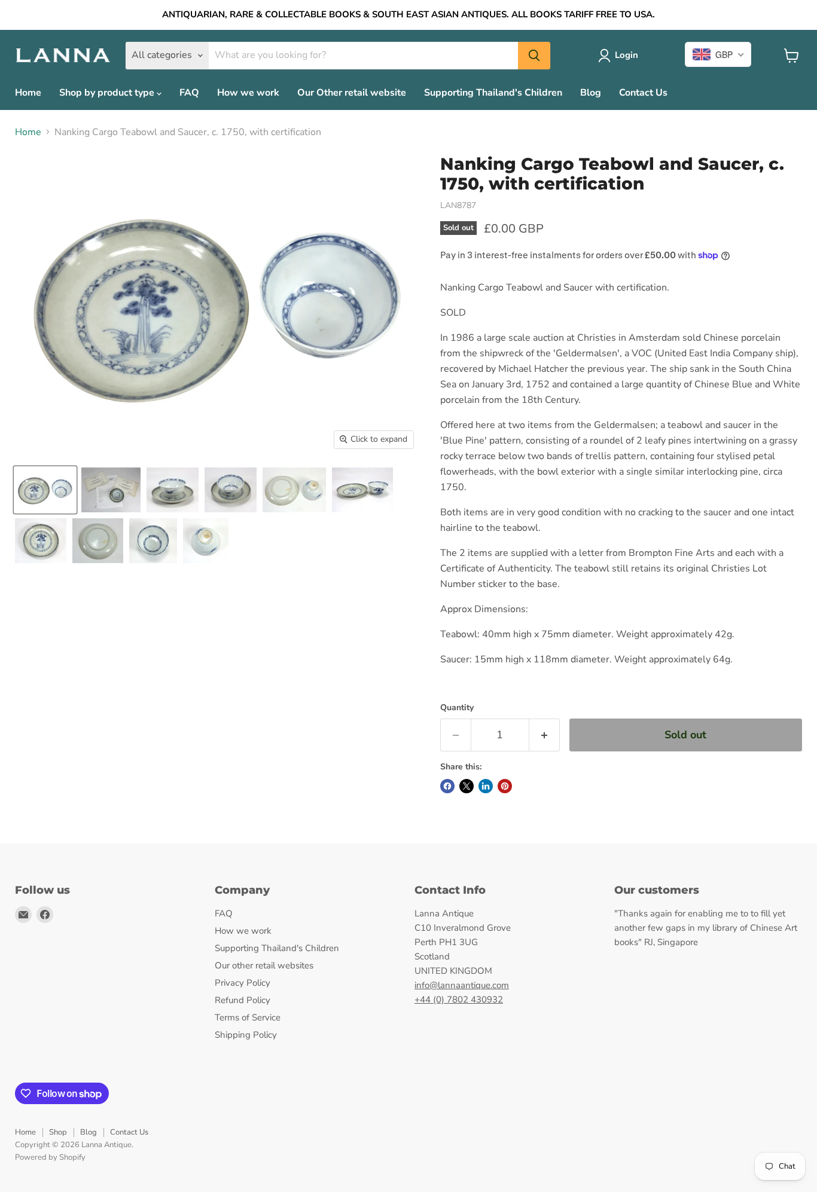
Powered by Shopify (50, 1157)
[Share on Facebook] (447, 786)
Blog (590, 92)
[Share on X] (466, 786)
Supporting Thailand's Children (493, 92)
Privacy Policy (242, 983)
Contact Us (643, 92)
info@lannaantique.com (461, 985)
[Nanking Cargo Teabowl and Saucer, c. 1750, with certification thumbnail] (45, 490)
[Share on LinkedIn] (485, 786)
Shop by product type (108, 92)
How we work (248, 92)
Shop (58, 1132)
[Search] (534, 55)
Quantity (457, 708)
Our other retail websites (264, 965)
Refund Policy (242, 1000)
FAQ (189, 92)
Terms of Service (248, 1017)
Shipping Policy (246, 1035)
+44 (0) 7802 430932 (458, 999)
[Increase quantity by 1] (544, 735)
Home (28, 92)
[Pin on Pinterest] (505, 786)
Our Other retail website (351, 92)
